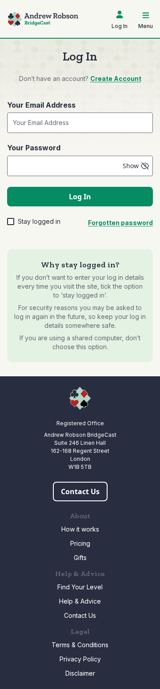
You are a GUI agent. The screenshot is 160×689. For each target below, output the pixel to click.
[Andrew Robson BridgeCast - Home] (42, 19)
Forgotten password (120, 222)
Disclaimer (80, 673)
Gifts (80, 557)
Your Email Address (41, 105)
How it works (80, 529)
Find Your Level (80, 587)
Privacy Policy (80, 659)
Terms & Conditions (80, 645)
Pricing (80, 543)
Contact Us (80, 615)
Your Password (33, 148)
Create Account (115, 78)
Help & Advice (80, 601)
